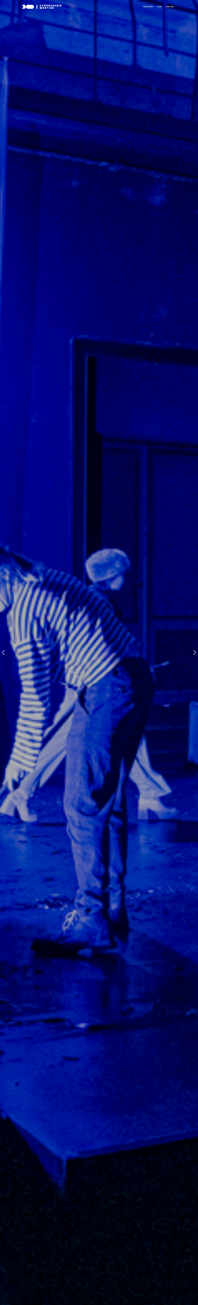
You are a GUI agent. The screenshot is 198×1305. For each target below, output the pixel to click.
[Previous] (3, 652)
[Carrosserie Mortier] (41, 7)
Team (159, 7)
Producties (148, 7)
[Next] (194, 652)
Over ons (170, 7)
